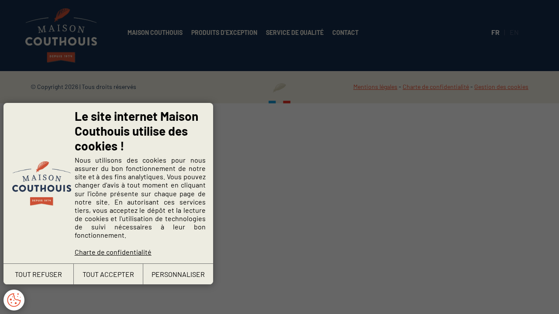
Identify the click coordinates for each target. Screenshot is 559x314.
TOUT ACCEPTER (108, 274)
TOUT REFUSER (38, 274)
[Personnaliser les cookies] (13, 300)
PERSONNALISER (178, 274)
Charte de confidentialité (113, 252)
